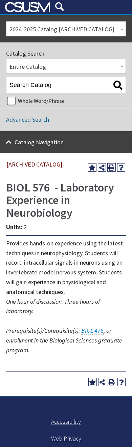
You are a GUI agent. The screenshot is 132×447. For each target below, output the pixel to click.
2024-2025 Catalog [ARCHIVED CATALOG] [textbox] (61, 29)
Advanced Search (27, 119)
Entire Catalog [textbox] (27, 66)
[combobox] (66, 28)
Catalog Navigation (39, 142)
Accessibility (66, 421)
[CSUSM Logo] (27, 7)
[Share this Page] (102, 167)
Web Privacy (66, 438)
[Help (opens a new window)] (121, 167)
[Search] (118, 85)
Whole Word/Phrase (41, 100)
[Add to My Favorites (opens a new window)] (92, 167)
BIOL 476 (92, 330)
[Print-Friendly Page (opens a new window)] (111, 167)
